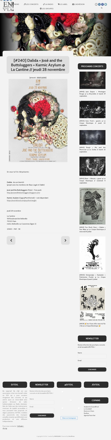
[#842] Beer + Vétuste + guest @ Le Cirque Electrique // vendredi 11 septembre (92, 181)
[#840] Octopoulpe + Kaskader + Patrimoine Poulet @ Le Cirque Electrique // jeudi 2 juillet (92, 277)
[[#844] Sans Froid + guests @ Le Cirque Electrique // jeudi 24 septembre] (92, 109)
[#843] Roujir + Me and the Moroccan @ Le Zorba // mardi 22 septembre (92, 149)
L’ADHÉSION (79, 4)
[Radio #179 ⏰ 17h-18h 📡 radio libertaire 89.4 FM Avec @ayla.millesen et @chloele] (69, 394)
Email (79, 360)
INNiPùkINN (57, 436)
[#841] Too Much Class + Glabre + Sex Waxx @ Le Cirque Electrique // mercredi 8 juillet (92, 229)
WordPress (71, 436)
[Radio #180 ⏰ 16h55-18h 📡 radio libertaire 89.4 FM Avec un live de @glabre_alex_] (60, 394)
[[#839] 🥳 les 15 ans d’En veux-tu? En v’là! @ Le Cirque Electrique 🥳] (92, 302)
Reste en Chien (89, 411)
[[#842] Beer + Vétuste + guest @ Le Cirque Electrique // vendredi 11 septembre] (92, 166)
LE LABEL (63, 4)
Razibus (86, 413)
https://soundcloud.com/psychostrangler (22, 200)
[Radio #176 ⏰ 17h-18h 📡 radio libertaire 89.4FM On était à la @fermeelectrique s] (77, 402)
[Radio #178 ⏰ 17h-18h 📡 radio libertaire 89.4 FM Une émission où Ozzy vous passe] (77, 394)
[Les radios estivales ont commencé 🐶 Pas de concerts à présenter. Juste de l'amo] (60, 402)
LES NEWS (14, 4)
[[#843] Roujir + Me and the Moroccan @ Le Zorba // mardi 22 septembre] (92, 137)
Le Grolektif (88, 409)
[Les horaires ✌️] (77, 410)
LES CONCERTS (32, 4)
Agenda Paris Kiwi (89, 415)
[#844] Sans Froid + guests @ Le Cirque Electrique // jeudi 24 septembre (92, 123)
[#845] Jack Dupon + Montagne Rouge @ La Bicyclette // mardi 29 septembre (92, 94)
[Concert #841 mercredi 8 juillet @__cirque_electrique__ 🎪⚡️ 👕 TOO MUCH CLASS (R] (60, 410)
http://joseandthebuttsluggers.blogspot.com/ (23, 193)
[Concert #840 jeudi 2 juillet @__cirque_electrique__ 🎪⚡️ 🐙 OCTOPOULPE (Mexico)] (69, 410)
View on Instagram (69, 418)
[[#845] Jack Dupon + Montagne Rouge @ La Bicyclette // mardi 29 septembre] (92, 80)
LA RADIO (49, 4)
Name (80, 353)
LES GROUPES (47, 9)
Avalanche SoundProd (91, 407)
